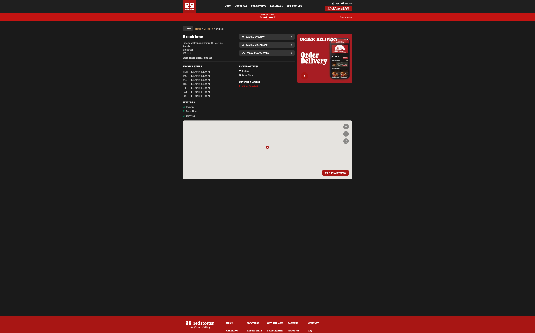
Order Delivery (256, 45)
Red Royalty (258, 6)
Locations (276, 6)
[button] (267, 148)
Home (198, 28)
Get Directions (335, 173)
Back (189, 28)
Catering (241, 6)
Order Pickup (255, 37)
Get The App (294, 6)
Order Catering (258, 53)
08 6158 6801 (250, 86)
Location (208, 28)
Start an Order (338, 8)
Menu (228, 6)
